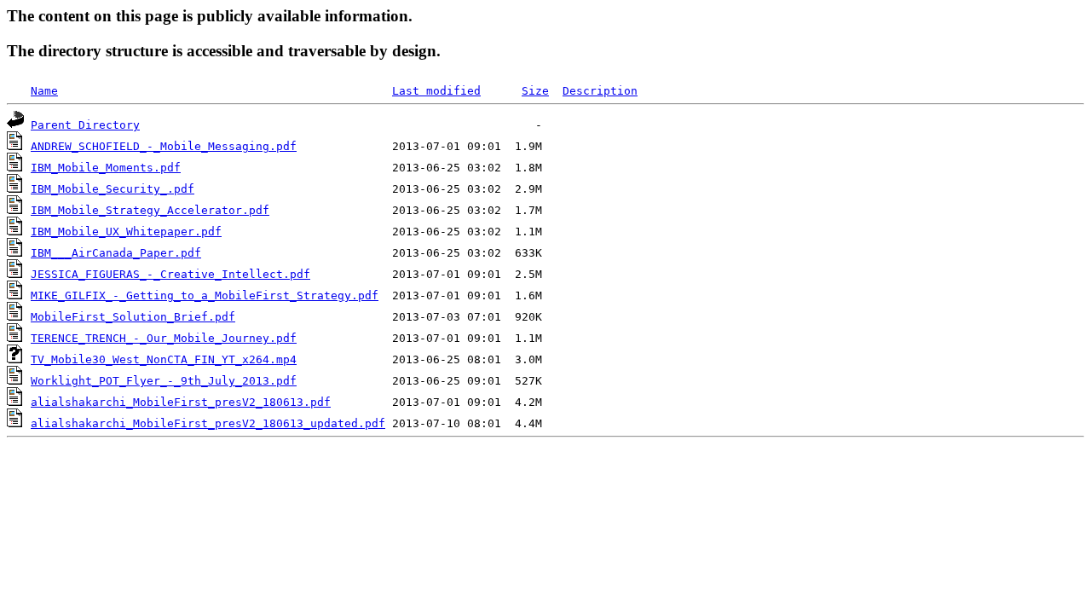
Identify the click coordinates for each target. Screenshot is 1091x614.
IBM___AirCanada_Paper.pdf (116, 252)
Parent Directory (85, 125)
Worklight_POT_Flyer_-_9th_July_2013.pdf (164, 380)
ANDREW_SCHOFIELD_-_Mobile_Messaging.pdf (164, 146)
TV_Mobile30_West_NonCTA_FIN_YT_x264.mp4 (164, 359)
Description (600, 90)
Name (44, 90)
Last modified (436, 90)
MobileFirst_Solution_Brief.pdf (133, 316)
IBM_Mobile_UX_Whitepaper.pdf (126, 231)
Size (535, 90)
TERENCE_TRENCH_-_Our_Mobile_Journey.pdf (164, 338)
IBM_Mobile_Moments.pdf (106, 167)
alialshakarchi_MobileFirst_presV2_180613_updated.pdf (208, 423)
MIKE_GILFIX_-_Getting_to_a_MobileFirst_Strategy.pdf (204, 295)
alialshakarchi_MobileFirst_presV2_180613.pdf (181, 402)
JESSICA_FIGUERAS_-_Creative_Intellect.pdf (170, 274)
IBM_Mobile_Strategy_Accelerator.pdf (150, 210)
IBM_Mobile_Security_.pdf (112, 188)
